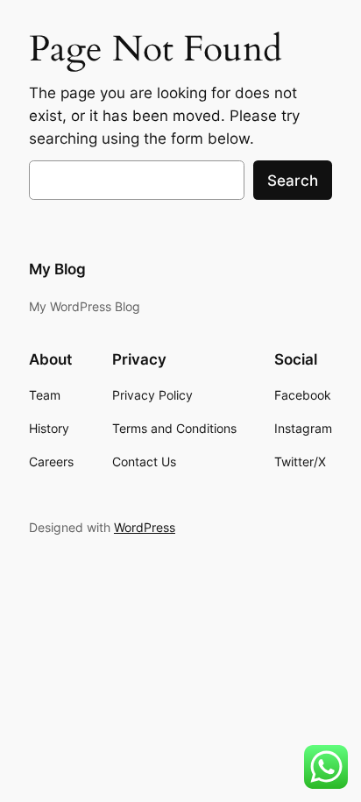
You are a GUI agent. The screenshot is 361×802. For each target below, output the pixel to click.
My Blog (57, 269)
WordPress (144, 527)
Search (292, 180)
